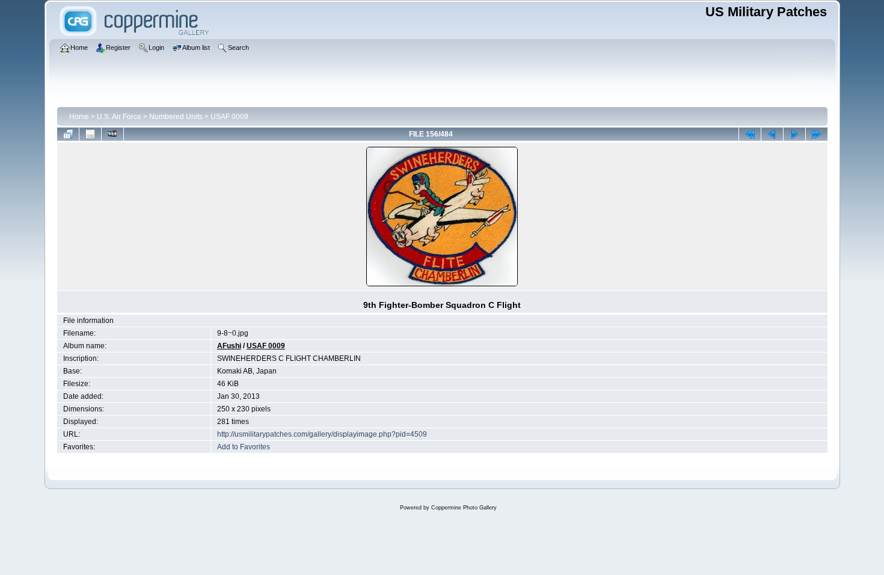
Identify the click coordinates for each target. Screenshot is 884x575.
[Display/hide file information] (90, 134)
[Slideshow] (112, 134)
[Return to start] (750, 134)
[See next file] (794, 134)
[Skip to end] (816, 134)
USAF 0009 (229, 116)
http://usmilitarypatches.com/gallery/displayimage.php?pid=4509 (322, 434)
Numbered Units (176, 116)
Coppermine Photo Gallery (464, 508)
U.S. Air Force (119, 116)
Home (79, 116)
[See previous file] (772, 134)
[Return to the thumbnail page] (68, 134)
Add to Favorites (243, 447)
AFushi (229, 346)
